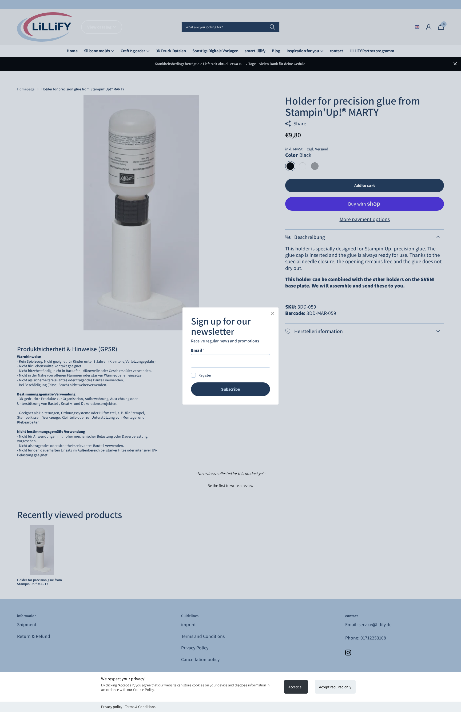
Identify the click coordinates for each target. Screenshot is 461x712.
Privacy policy (111, 706)
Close (273, 313)
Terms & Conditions (140, 706)
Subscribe (230, 389)
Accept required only (335, 687)
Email (198, 350)
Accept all (296, 687)
